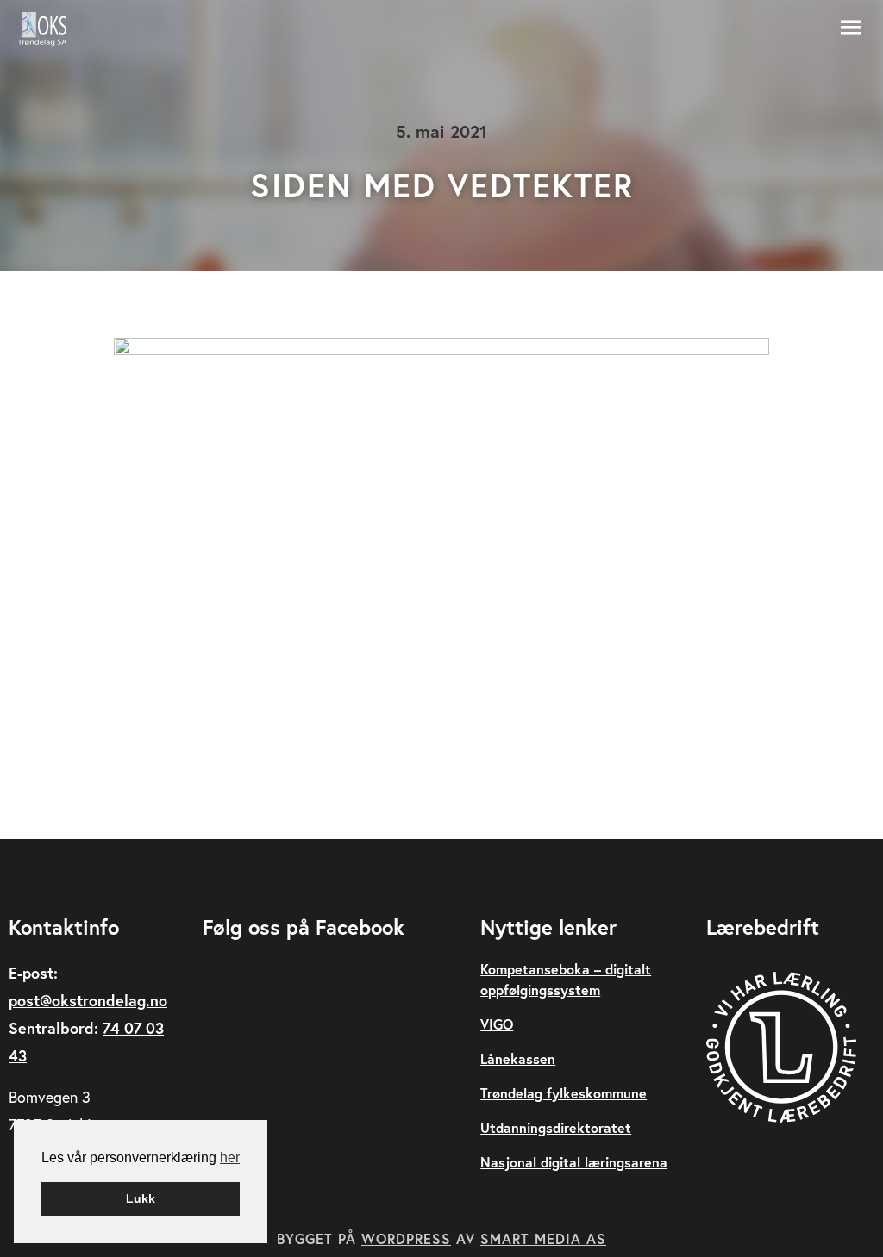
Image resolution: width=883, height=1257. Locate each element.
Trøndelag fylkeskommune (563, 1093)
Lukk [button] (140, 1198)
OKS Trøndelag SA (52, 28)
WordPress (406, 1238)
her (230, 1157)
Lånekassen (517, 1058)
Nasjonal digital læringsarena (573, 1162)
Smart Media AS (543, 1238)
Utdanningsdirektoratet (555, 1127)
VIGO (496, 1024)
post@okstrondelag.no (88, 1000)
